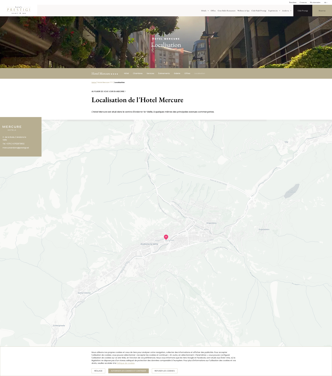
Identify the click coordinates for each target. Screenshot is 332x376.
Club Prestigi (303, 10)
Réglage (98, 371)
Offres (213, 10)
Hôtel (126, 73)
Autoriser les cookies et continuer (128, 371)
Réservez (322, 10)
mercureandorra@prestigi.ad (16, 147)
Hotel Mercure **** (105, 82)
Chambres (138, 73)
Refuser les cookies (165, 371)
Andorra (285, 10)
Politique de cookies (125, 363)
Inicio (94, 82)
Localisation (199, 73)
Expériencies (273, 10)
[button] (166, 237)
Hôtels (203, 10)
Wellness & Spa (243, 10)
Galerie (177, 73)
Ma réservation (315, 2)
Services (150, 73)
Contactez (303, 2)
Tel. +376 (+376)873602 (13, 143)
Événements (164, 73)
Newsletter (292, 2)
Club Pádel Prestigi (258, 10)
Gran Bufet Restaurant (226, 10)
